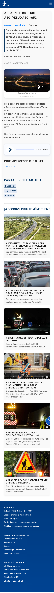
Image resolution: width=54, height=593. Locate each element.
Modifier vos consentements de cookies (21, 526)
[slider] (25, 149)
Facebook (10, 186)
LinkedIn (9, 195)
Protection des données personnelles (20, 522)
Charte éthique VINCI (13, 581)
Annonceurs (9, 542)
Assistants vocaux (12, 553)
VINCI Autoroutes (12, 566)
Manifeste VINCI (11, 577)
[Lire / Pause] (37, 86)
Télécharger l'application (14, 550)
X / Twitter (10, 191)
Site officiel (9, 166)
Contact (7, 546)
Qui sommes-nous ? (13, 538)
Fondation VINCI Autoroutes (16, 570)
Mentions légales (11, 518)
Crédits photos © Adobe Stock (17, 515)
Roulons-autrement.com (15, 573)
